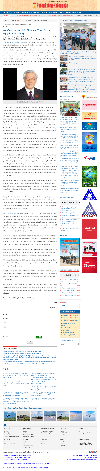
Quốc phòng (16, 12)
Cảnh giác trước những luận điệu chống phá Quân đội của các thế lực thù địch (69, 190)
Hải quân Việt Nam (68, 332)
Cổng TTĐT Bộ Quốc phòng (68, 324)
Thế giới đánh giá (46, 433)
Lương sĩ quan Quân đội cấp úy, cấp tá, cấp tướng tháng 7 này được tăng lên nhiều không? (69, 153)
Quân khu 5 (65, 320)
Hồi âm (62, 444)
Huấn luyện (26, 431)
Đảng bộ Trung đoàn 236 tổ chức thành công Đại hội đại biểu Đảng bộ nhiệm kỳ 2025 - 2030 (16, 383)
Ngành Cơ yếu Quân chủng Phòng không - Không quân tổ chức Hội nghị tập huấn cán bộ (43, 399)
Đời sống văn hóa (27, 444)
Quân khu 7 (74, 320)
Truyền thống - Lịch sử (47, 431)
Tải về (78, 281)
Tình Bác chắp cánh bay (69, 295)
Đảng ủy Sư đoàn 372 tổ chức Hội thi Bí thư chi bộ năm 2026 (22, 353)
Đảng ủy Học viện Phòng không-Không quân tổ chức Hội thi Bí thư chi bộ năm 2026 (29, 361)
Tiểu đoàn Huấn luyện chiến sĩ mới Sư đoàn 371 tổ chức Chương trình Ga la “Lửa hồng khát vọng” (15, 375)
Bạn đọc (68, 12)
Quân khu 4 (74, 318)
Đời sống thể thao (46, 444)
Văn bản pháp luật (65, 433)
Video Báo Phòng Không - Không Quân (73, 20)
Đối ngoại (49, 12)
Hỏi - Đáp (62, 435)
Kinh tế (43, 12)
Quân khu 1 (65, 315)
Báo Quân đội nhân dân (69, 328)
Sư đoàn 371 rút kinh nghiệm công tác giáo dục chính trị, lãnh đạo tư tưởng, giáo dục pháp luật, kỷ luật (43, 387)
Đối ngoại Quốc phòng (10, 444)
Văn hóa (55, 12)
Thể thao (62, 12)
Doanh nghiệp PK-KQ (84, 433)
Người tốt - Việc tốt (28, 435)
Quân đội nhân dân (14, 213)
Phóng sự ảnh (76, 12)
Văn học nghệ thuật (28, 445)
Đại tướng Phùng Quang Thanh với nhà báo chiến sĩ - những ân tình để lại (68, 208)
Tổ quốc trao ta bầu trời (68, 290)
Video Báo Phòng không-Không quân (85, 444)
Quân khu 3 (65, 318)
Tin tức (13, 20)
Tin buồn (62, 445)
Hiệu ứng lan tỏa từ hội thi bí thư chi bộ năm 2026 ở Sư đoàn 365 (24, 364)
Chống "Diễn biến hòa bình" (40, 20)
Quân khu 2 (74, 315)
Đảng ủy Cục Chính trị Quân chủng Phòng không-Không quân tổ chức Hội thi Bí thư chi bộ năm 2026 (82, 58)
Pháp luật (36, 12)
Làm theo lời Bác (27, 20)
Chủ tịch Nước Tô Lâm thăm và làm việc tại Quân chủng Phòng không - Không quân (69, 147)
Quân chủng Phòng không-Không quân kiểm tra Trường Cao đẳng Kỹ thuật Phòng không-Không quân (78, 52)
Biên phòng (66, 330)
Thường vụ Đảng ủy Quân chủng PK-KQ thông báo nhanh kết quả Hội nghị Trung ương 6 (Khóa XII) (43, 393)
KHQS (24, 433)
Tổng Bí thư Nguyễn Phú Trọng (13, 42)
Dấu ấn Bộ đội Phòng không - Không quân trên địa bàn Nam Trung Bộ (68, 129)
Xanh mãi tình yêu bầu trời (69, 213)
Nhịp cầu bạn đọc (64, 442)
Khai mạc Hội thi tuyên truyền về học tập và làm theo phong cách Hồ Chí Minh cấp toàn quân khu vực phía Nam (15, 393)
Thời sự (9, 12)
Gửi (31, 342)
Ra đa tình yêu (26, 447)
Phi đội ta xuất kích (67, 293)
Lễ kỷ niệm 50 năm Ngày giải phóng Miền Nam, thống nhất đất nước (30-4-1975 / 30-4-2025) (69, 136)
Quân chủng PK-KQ (26, 12)
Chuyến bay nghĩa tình (74, 63)
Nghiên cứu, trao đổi (28, 436)
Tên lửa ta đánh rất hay (68, 288)
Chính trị (18, 20)
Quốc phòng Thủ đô (68, 335)
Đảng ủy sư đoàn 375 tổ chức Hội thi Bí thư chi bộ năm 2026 (22, 351)
